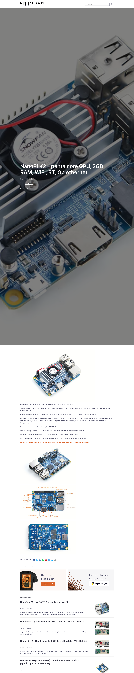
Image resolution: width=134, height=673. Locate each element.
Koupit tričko (47, 584)
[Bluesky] (52, 560)
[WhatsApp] (43, 560)
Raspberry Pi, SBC (35, 566)
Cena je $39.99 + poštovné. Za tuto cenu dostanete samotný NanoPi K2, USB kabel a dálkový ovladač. (55, 442)
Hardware (27, 566)
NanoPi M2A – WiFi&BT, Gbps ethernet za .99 (44, 602)
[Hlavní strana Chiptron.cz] (31, 4)
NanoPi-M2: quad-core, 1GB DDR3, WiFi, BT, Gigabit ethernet (52, 621)
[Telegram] (49, 560)
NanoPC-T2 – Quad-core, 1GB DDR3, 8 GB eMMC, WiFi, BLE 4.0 (53, 641)
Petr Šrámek (29, 184)
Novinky (23, 179)
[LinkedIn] (40, 560)
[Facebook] (34, 560)
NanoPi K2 (29, 408)
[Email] (55, 560)
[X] (37, 560)
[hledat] (112, 4)
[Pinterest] (46, 560)
